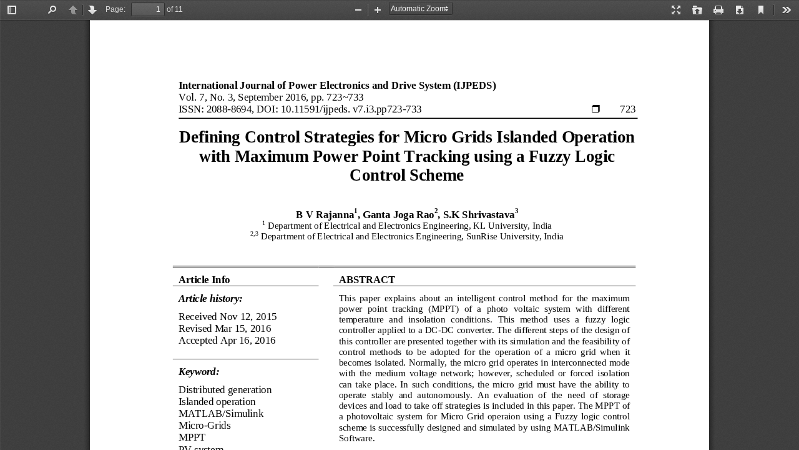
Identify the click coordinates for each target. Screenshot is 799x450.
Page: (115, 9)
